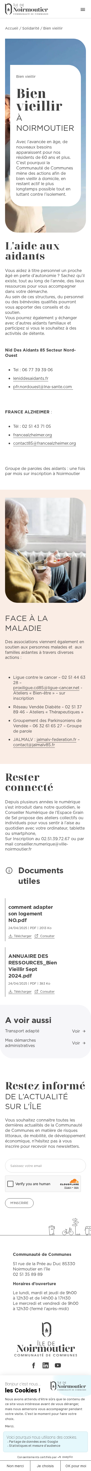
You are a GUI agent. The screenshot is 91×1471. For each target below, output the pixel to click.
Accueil (11, 28)
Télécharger (23, 936)
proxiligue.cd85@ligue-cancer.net (46, 687)
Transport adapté (22, 1031)
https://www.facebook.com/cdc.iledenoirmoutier (33, 1365)
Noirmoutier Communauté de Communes (26, 9)
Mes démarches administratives (20, 1043)
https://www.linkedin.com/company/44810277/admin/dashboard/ (45, 1365)
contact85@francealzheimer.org (44, 443)
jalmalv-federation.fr (56, 739)
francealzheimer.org (32, 435)
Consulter (47, 936)
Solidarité (30, 28)
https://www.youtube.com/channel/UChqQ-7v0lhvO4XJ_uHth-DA (58, 1365)
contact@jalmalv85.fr (34, 744)
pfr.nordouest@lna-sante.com (43, 386)
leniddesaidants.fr (30, 378)
